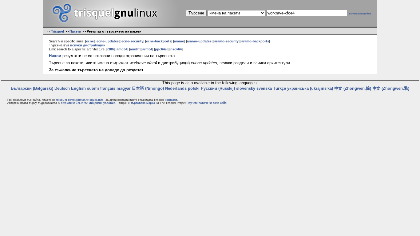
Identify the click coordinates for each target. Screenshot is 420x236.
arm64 (147, 49)
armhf (135, 49)
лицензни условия (102, 102)
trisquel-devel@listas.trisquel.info (80, 99)
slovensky (245, 88)
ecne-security (132, 41)
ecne (90, 41)
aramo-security (226, 41)
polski (194, 88)
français (107, 88)
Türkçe (279, 88)
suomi (93, 88)
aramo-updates (199, 41)
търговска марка (143, 102)
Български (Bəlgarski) (32, 88)
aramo (179, 41)
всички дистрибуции (87, 45)
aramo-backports (255, 41)
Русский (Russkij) (218, 88)
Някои (55, 55)
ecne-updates (108, 41)
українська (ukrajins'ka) (310, 88)
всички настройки (360, 13)
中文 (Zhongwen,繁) (390, 88)
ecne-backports (158, 41)
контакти (171, 99)
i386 (110, 49)
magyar (124, 88)
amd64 (122, 49)
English (78, 88)
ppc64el (161, 49)
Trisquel (57, 31)
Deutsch (62, 88)
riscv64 (176, 49)
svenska (264, 88)
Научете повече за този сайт (206, 102)
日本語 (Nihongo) (148, 88)
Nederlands (176, 88)
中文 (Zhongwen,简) (352, 88)
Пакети (75, 31)
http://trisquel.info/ (74, 102)
